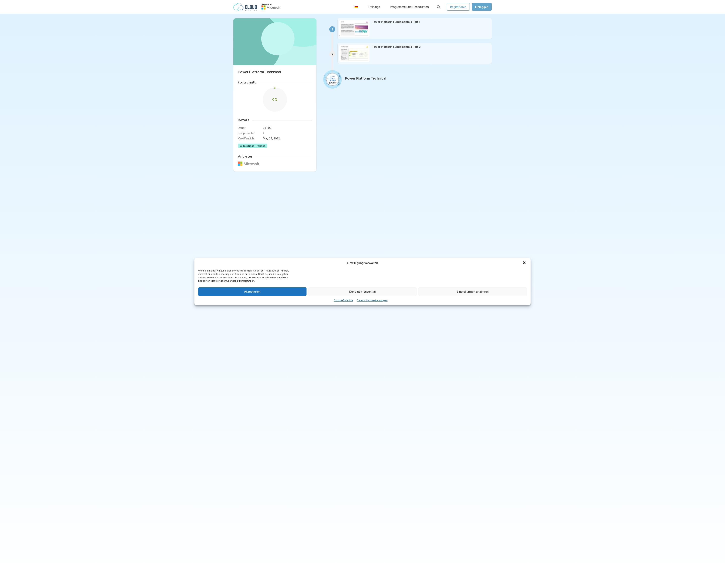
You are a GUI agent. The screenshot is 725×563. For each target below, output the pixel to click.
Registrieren (458, 7)
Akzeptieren (252, 291)
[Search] (438, 7)
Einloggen (481, 7)
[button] (524, 263)
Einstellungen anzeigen (473, 291)
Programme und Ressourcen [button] (409, 7)
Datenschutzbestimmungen (372, 300)
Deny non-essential (362, 291)
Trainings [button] (374, 7)
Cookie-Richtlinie (343, 300)
